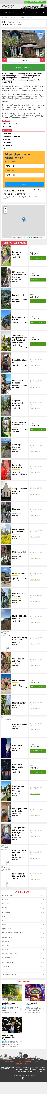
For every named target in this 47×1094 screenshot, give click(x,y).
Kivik (22, 17)
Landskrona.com (6, 17)
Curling (5, 920)
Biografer (6, 912)
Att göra (9, 12)
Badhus (5, 900)
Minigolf (5, 945)
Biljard (4, 908)
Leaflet (14, 237)
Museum (5, 950)
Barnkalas (6, 904)
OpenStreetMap (28, 237)
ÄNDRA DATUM (35, 366)
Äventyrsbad (7, 895)
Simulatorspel (7, 962)
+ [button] (5, 208)
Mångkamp (6, 941)
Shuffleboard (7, 958)
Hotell (16, 17)
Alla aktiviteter (10, 975)
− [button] (5, 211)
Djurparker (6, 929)
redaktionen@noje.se (28, 1075)
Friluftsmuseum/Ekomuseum (12, 933)
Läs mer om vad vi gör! (35, 1071)
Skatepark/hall (7, 966)
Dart (4, 925)
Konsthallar (7, 937)
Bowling (5, 916)
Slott (4, 970)
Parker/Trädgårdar (9, 954)
